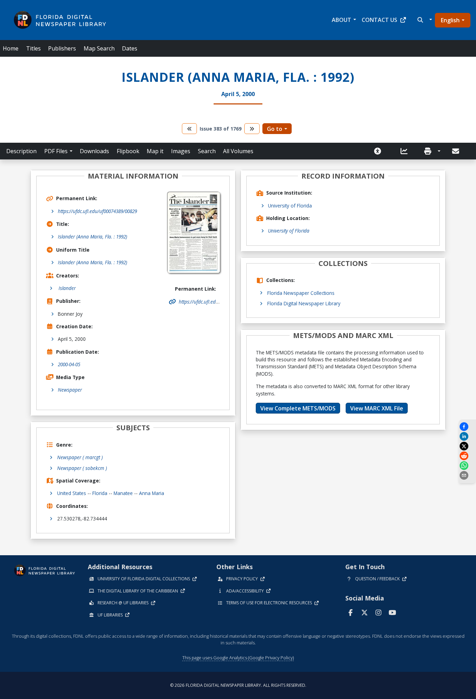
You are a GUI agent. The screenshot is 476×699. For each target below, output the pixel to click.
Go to (274, 129)
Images (180, 151)
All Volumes (238, 151)
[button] (424, 20)
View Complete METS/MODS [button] (298, 408)
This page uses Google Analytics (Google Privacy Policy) (238, 657)
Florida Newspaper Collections (301, 293)
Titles (33, 48)
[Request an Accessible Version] (379, 151)
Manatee (123, 493)
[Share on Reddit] (467, 455)
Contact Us (379, 20)
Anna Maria (151, 493)
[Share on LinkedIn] (467, 436)
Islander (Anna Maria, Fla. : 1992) (92, 236)
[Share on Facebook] (467, 426)
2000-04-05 (69, 364)
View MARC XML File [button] (376, 408)
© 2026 (238, 685)
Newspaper (70, 389)
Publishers (62, 48)
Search (207, 151)
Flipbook (128, 151)
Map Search (99, 48)
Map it (155, 151)
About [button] (341, 20)
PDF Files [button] (56, 151)
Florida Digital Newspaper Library (303, 303)
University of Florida (290, 205)
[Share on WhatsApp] (467, 465)
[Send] (456, 151)
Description (21, 151)
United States (71, 493)
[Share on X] (467, 446)
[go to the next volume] (252, 128)
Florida (99, 493)
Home (10, 48)
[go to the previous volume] (189, 128)
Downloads (94, 151)
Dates (129, 48)
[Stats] (406, 151)
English (450, 20)
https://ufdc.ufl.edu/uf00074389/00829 (97, 211)
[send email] (467, 475)
